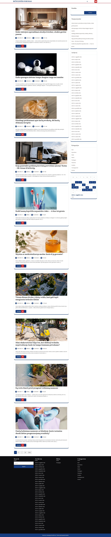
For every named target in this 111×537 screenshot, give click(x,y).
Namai (72, 157)
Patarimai (73, 162)
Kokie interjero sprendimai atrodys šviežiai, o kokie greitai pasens (41, 33)
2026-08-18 (20, 257)
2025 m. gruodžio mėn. (76, 77)
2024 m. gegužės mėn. (76, 126)
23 (94, 187)
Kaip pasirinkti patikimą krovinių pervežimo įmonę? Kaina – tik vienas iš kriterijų (41, 167)
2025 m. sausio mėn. (75, 105)
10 (73, 184)
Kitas (29, 452)
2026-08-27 (20, 126)
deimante (29, 37)
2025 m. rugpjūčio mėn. (76, 87)
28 (87, 189)
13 (83, 184)
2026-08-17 (20, 391)
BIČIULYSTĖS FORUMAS (22, 1)
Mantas (28, 171)
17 (73, 187)
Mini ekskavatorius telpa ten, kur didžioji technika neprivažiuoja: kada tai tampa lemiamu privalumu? (38, 343)
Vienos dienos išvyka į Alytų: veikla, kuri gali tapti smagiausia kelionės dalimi (37, 298)
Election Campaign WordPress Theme (51, 535)
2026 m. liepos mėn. (75, 59)
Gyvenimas (73, 152)
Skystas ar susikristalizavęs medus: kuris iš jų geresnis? (39, 254)
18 (76, 187)
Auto (72, 149)
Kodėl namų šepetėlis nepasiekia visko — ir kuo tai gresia (40, 211)
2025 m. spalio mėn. (75, 82)
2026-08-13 (20, 437)
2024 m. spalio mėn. (75, 113)
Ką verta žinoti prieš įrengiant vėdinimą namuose (37, 388)
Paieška (74, 8)
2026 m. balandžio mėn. (76, 67)
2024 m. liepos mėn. (75, 121)
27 (83, 189)
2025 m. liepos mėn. (75, 90)
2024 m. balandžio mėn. (76, 128)
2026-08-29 (20, 37)
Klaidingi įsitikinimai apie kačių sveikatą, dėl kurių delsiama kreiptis (38, 121)
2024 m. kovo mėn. (75, 131)
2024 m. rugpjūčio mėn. (76, 118)
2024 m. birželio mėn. (76, 123)
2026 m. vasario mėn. (76, 72)
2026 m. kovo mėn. (75, 69)
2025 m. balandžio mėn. (76, 98)
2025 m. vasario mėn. (76, 103)
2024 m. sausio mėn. (75, 136)
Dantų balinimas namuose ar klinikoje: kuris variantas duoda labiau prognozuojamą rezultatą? (39, 432)
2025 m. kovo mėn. (75, 100)
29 (90, 189)
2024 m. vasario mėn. (76, 134)
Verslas (73, 170)
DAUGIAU (21, 46)
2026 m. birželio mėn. (76, 62)
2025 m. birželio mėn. (76, 93)
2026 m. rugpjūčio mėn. (76, 57)
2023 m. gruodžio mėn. (76, 139)
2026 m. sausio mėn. (75, 75)
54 (25, 452)
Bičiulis (28, 214)
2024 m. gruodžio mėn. (76, 108)
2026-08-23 (20, 171)
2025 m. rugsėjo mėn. (76, 85)
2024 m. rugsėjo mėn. (76, 116)
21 (87, 187)
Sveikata (73, 165)
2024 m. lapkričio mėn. (76, 111)
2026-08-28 (20, 81)
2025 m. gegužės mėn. (76, 95)
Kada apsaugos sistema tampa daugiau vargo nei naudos (39, 77)
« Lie (72, 197)
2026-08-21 (20, 214)
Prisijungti (58, 462)
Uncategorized (74, 167)
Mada (72, 155)
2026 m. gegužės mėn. (76, 64)
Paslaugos (73, 160)
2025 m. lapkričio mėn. (76, 80)
